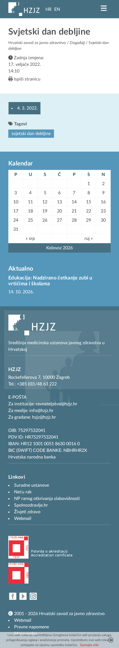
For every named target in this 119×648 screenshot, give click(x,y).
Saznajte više (89, 645)
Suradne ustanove (31, 485)
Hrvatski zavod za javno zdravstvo (37, 43)
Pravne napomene (31, 627)
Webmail (22, 620)
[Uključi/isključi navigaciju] (104, 8)
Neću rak (23, 492)
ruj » (88, 238)
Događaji (77, 43)
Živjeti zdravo (27, 512)
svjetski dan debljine (31, 133)
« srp (30, 238)
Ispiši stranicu (26, 79)
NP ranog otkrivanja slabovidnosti (47, 498)
